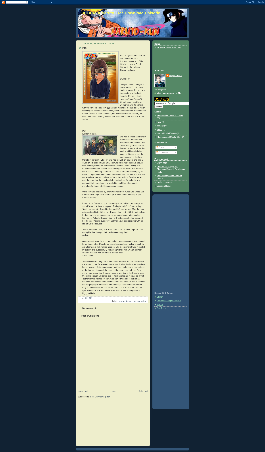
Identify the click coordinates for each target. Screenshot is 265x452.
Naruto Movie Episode (167, 133)
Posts (161, 147)
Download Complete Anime (169, 301)
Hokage (160, 126)
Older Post (143, 391)
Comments (163, 152)
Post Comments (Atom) (100, 397)
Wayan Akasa (175, 76)
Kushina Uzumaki (165, 182)
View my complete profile (169, 93)
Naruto (160, 305)
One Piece (161, 308)
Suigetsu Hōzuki (164, 186)
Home (113, 391)
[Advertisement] (103, 421)
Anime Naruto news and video (132, 301)
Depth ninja (162, 163)
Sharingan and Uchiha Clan (169, 137)
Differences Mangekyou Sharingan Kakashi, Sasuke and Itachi (171, 169)
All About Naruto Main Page (169, 48)
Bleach (160, 297)
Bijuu (159, 122)
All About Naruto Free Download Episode (121, 13)
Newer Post (83, 391)
